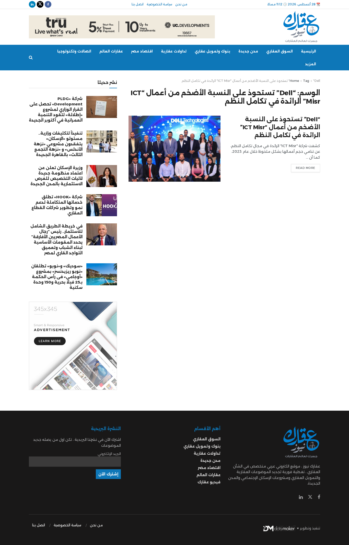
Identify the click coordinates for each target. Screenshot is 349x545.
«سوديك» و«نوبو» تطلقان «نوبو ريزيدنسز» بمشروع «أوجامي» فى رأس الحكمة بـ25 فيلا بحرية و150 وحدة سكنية (57, 277)
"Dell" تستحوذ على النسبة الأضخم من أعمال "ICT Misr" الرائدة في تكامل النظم (251, 81)
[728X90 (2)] (122, 26)
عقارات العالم (111, 51)
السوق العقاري (279, 51)
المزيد (310, 64)
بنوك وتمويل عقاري (212, 51)
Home (294, 81)
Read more (305, 168)
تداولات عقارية (174, 51)
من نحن (181, 4)
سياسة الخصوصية (159, 4)
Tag (306, 81)
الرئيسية (308, 51)
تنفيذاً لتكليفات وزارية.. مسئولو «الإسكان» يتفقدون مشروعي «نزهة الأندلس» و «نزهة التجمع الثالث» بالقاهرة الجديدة (58, 144)
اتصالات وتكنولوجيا (74, 51)
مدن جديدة (248, 51)
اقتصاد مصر (142, 51)
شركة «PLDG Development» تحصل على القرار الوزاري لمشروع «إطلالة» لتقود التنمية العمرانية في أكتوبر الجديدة (56, 109)
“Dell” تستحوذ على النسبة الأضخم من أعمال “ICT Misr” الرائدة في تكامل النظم (280, 127)
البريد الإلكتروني (109, 454)
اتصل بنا (138, 4)
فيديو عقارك (208, 482)
